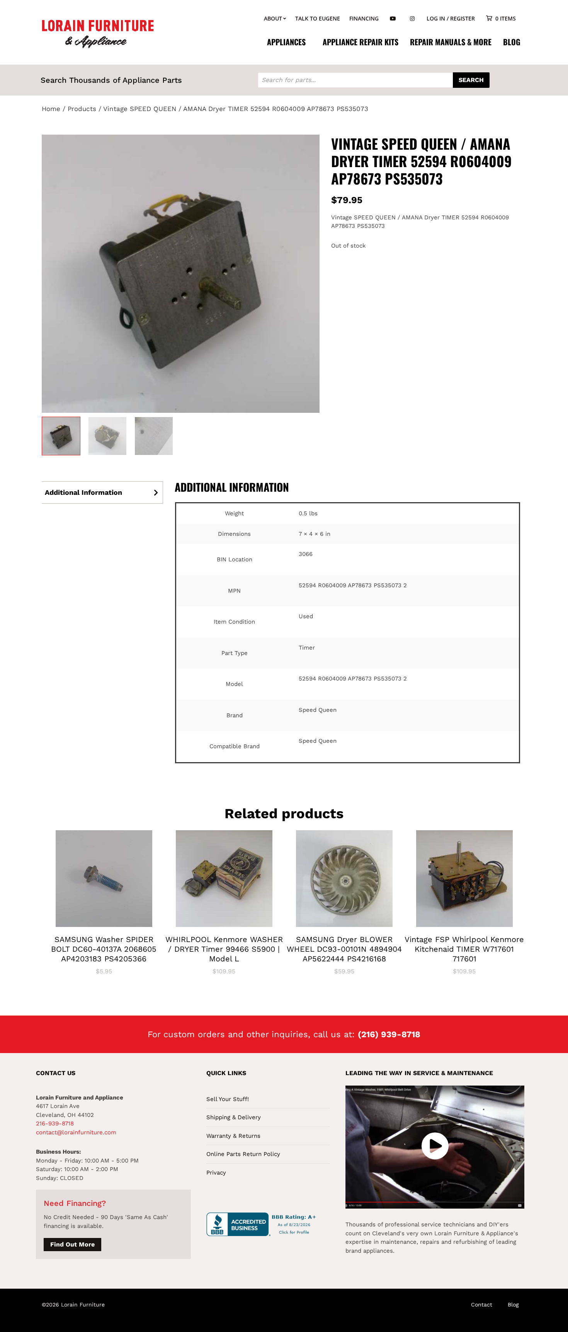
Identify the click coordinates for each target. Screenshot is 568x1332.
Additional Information (83, 492)
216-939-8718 (55, 1123)
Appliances (286, 42)
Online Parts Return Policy (243, 1154)
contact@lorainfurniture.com (76, 1132)
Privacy (216, 1172)
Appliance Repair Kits (360, 42)
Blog (511, 42)
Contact (481, 1304)
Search (471, 80)
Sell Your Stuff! (227, 1099)
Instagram (412, 19)
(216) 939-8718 (389, 1034)
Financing (364, 18)
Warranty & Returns (233, 1135)
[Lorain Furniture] (98, 33)
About (273, 18)
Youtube (393, 19)
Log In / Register (451, 18)
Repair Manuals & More (450, 42)
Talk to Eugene (317, 18)
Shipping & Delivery (233, 1117)
